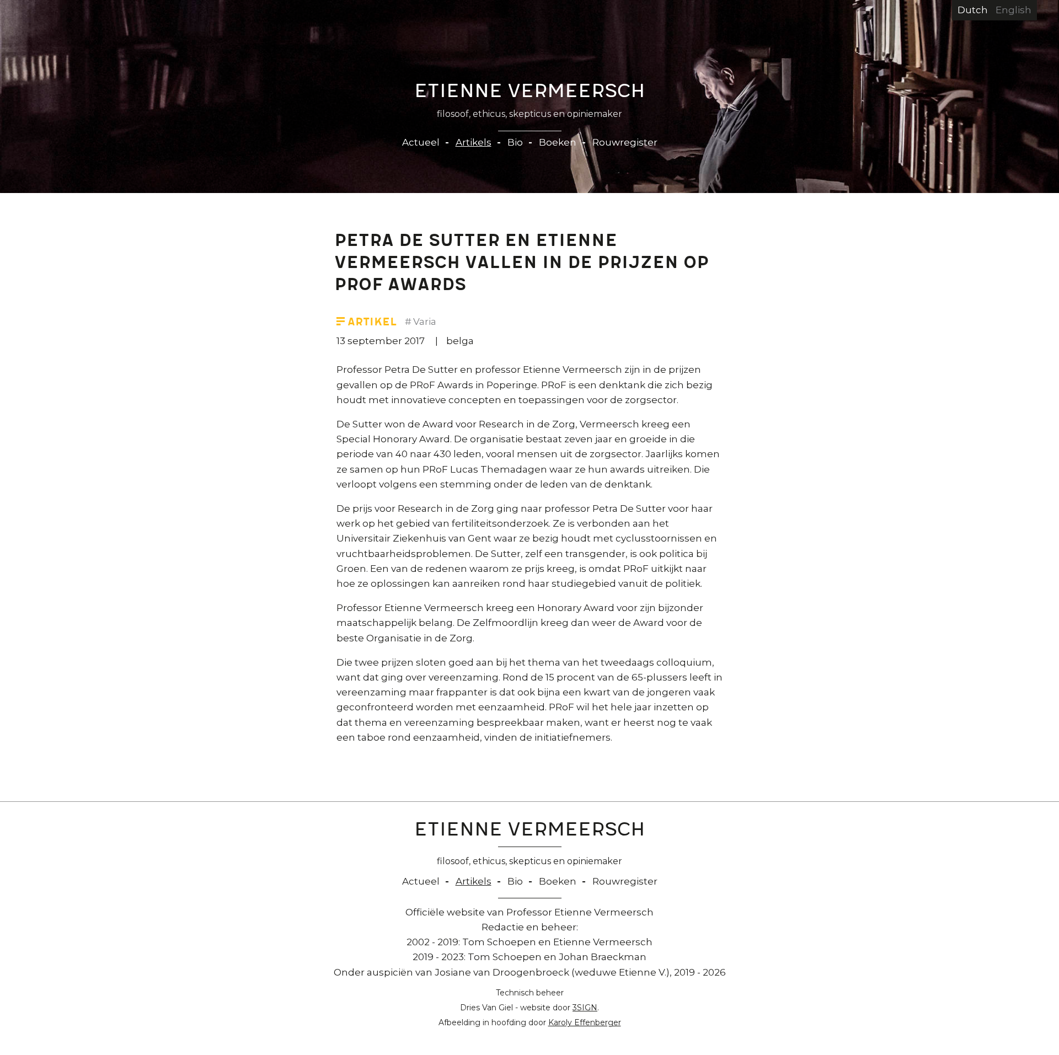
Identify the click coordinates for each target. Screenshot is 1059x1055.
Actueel (421, 142)
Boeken (557, 142)
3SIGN (585, 1008)
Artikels (473, 142)
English (1013, 9)
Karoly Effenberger (584, 1022)
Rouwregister (624, 142)
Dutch (973, 9)
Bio (515, 142)
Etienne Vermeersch (529, 93)
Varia (424, 321)
